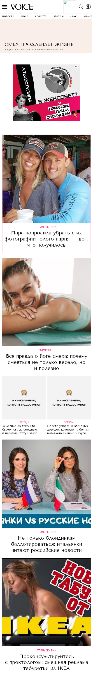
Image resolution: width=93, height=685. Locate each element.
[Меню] (4, 6)
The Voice (21, 7)
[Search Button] (81, 6)
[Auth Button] (88, 6)
